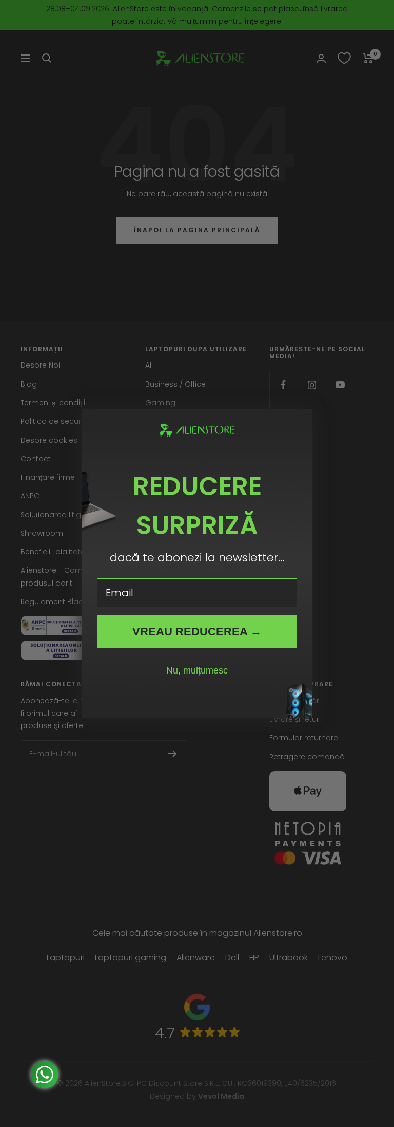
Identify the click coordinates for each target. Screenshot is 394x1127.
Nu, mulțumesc (197, 670)
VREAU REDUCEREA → (197, 631)
